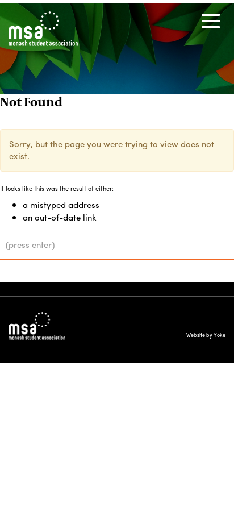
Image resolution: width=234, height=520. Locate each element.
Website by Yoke (205, 335)
